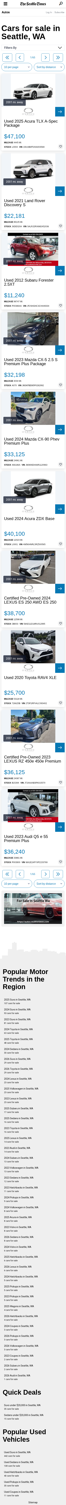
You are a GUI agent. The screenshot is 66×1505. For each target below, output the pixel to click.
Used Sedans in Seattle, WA (19, 1464)
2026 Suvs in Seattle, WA (17, 1061)
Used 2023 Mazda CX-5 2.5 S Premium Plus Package (31, 362)
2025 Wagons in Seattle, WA (19, 1308)
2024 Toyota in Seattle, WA (18, 1031)
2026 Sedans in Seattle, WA (19, 1239)
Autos (6, 12)
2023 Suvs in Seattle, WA (17, 1021)
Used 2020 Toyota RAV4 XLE (30, 678)
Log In (49, 12)
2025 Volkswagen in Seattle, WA (21, 1090)
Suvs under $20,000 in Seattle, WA (22, 1407)
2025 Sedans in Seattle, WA (19, 1120)
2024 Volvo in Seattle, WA (17, 1249)
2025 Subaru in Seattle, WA (18, 1110)
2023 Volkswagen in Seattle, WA (21, 1169)
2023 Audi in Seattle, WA (17, 1150)
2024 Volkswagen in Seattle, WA (21, 1209)
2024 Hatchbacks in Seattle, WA (21, 1278)
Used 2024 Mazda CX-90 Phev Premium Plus (31, 441)
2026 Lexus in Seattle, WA (18, 1268)
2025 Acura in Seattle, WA (18, 1219)
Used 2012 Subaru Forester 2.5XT (29, 282)
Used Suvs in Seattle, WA (17, 1454)
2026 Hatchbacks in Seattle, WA (21, 1318)
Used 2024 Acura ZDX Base (29, 519)
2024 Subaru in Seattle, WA (18, 1160)
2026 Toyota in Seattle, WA (18, 1071)
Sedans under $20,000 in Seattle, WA (23, 1417)
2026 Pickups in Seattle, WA (19, 1338)
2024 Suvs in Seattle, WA (17, 1011)
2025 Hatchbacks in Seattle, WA (21, 1258)
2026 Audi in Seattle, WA (17, 1377)
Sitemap (33, 1502)
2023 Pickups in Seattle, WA (19, 1298)
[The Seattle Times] (33, 4)
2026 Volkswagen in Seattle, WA (21, 1348)
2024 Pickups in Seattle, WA (19, 1199)
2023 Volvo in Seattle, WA (17, 1229)
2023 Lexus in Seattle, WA (18, 1100)
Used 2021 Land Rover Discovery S (24, 203)
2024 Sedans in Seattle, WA (19, 1051)
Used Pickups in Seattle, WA (19, 1484)
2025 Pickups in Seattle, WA (19, 1288)
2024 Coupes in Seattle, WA (19, 1328)
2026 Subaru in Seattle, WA (18, 1367)
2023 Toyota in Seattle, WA (18, 1130)
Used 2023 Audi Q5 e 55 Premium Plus (26, 839)
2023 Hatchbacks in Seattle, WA (21, 1189)
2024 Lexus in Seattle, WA (18, 1080)
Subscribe (59, 12)
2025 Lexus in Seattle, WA (18, 1140)
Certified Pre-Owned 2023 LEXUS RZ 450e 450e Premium (32, 759)
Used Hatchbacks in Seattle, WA (21, 1474)
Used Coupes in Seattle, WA (19, 1494)
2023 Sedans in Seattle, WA (19, 1179)
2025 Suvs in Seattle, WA (17, 1001)
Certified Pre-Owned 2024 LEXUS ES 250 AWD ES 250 (30, 600)
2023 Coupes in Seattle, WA (19, 1357)
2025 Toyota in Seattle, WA (18, 1041)
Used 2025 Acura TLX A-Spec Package (31, 123)
